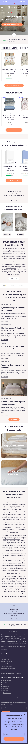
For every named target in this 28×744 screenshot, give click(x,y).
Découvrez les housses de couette (12, 24)
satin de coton (15, 540)
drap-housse (11, 266)
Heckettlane (6, 686)
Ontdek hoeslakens (8, 28)
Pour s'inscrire (14, 739)
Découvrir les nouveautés (14, 130)
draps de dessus (7, 519)
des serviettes (11, 596)
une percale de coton (8, 542)
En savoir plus (4, 321)
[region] (14, 192)
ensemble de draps (11, 268)
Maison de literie (7, 680)
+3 (13, 173)
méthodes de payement (7, 664)
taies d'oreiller (15, 519)
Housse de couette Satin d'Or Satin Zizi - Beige (9, 70)
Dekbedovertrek (6, 324)
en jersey (4, 545)
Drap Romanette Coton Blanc (9, 167)
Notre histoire (14, 278)
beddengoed (5, 361)
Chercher (3, 671)
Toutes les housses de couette (14, 85)
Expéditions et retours (6, 661)
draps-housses (22, 517)
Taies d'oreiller (17, 145)
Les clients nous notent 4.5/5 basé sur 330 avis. (17, 40)
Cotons (4, 684)
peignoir (4, 596)
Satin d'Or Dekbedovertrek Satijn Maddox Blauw (9, 115)
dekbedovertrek (6, 304)
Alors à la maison (7, 693)
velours (11, 545)
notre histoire (14, 197)
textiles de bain (12, 521)
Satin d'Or (5, 690)
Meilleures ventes (9, 48)
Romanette (5, 688)
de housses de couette (12, 517)
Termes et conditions (6, 666)
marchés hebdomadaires (17, 643)
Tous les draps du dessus (14, 180)
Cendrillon (5, 682)
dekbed (3, 343)
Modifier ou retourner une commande (11, 673)
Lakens (4, 145)
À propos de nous (5, 656)
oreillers (5, 521)
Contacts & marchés (6, 659)
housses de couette (21, 264)
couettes (22, 519)
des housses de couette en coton (11, 539)
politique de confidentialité (8, 668)
